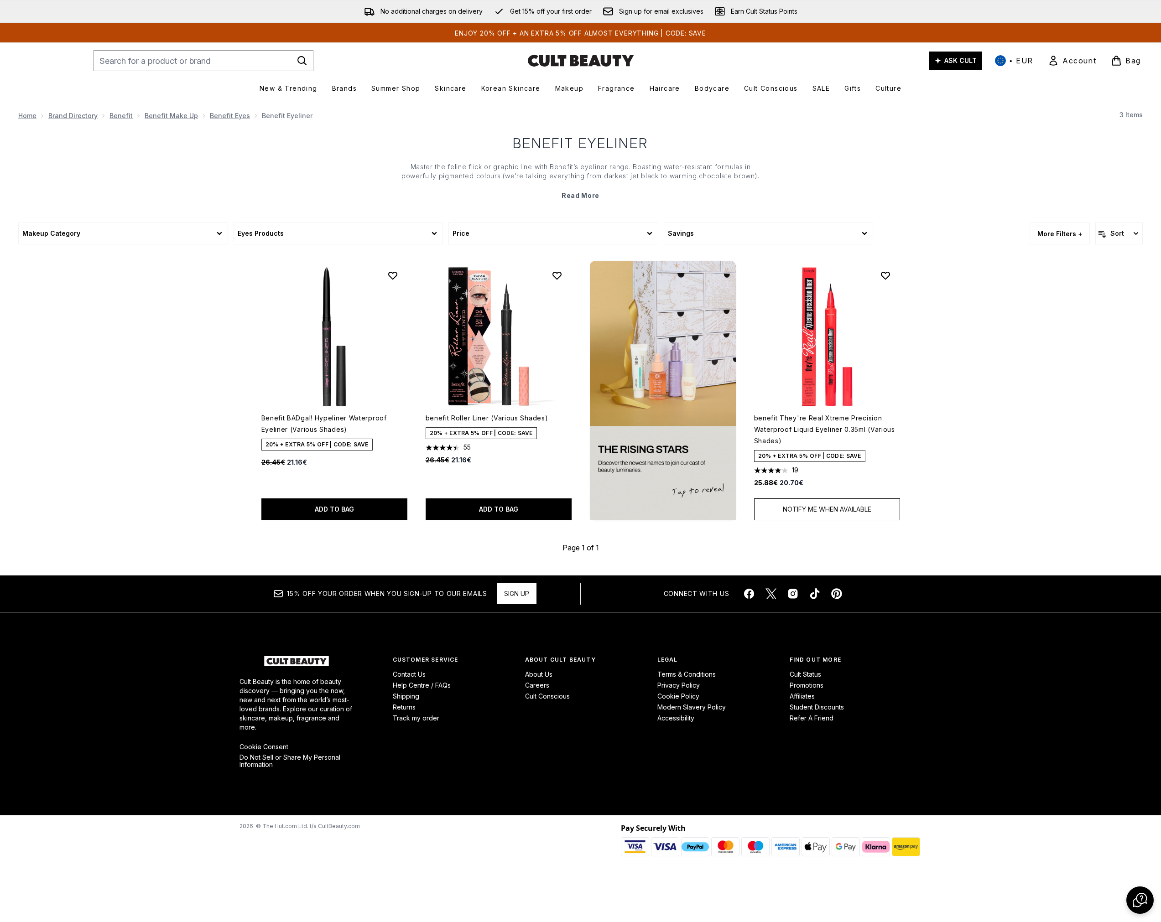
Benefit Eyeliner (580, 143)
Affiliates (802, 696)
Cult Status (805, 674)
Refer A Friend (811, 718)
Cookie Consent (263, 747)
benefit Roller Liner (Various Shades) (487, 418)
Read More (580, 195)
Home (27, 115)
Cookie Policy (678, 696)
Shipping (406, 696)
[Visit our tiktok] (815, 594)
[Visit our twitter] (771, 594)
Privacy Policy (678, 685)
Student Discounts (817, 707)
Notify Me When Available (827, 509)
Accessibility (675, 718)
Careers (537, 685)
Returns (404, 707)
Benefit (121, 115)
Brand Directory (73, 115)
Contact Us (409, 674)
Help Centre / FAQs (422, 685)
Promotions (806, 685)
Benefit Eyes (230, 115)
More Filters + (1059, 234)
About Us (538, 674)
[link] (1072, 61)
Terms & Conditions (686, 674)
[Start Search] (302, 61)
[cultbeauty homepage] (581, 61)
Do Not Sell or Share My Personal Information (289, 761)
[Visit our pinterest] (837, 594)
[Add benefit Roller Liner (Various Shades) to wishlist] (557, 275)
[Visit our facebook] (749, 594)
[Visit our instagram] (793, 594)
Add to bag (334, 509)
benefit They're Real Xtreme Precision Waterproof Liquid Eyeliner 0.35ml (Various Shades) (824, 429)
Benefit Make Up (171, 115)
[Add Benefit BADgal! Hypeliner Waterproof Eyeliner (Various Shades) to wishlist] (393, 275)
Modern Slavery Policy (691, 707)
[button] (663, 390)
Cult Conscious (547, 696)
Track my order (416, 718)
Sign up (516, 593)
